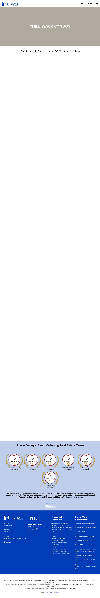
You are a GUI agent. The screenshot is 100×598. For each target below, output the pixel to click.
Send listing (27, 171)
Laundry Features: (11, 313)
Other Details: (10, 320)
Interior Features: (11, 256)
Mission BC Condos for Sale (59, 551)
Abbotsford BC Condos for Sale (60, 525)
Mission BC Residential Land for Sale (85, 560)
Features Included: (12, 306)
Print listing (27, 176)
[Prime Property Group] (10, 3)
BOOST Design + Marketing (52, 592)
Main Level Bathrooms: (13, 299)
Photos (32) (26, 166)
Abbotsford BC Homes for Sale (59, 523)
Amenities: (8, 270)
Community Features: (13, 292)
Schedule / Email (73, 166)
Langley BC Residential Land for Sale (85, 549)
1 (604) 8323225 (9, 425)
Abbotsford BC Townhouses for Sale (61, 527)
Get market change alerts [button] (50, 414)
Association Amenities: (13, 285)
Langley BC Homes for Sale (59, 542)
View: (6, 277)
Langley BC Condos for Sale (59, 544)
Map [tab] (28, 72)
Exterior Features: (11, 263)
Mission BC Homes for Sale (58, 549)
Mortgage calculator (73, 171)
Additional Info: (10, 222)
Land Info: (8, 351)
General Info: (9, 182)
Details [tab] (9, 72)
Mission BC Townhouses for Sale (60, 553)
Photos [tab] (19, 72)
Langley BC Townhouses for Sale (60, 547)
